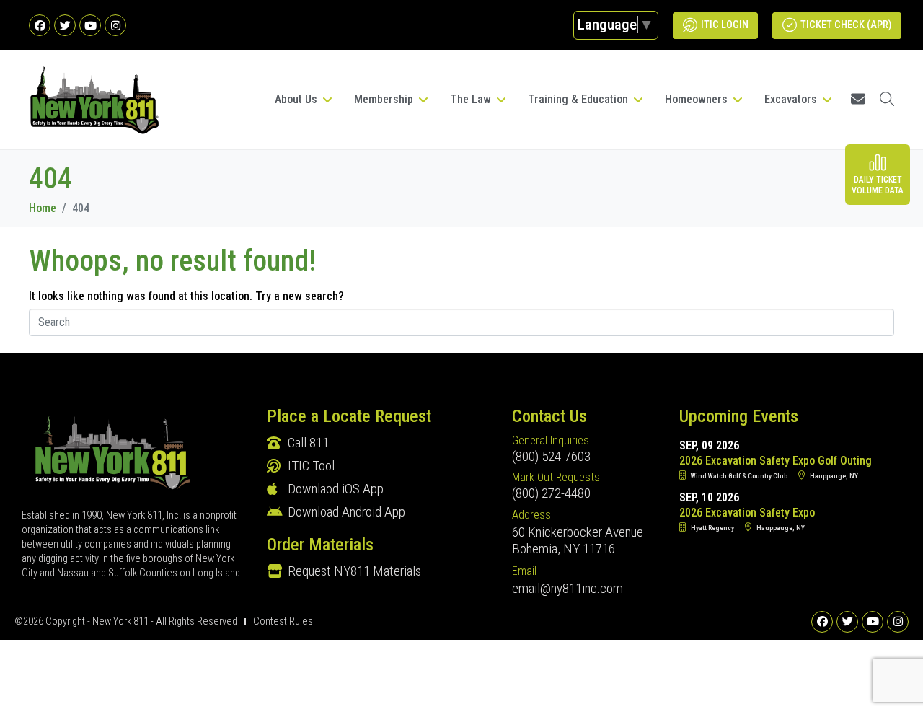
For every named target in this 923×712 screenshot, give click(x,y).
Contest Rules (283, 621)
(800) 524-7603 (551, 456)
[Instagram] (115, 25)
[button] (304, 99)
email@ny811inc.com (567, 588)
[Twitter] (65, 25)
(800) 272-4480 (551, 493)
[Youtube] (90, 25)
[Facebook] (39, 25)
